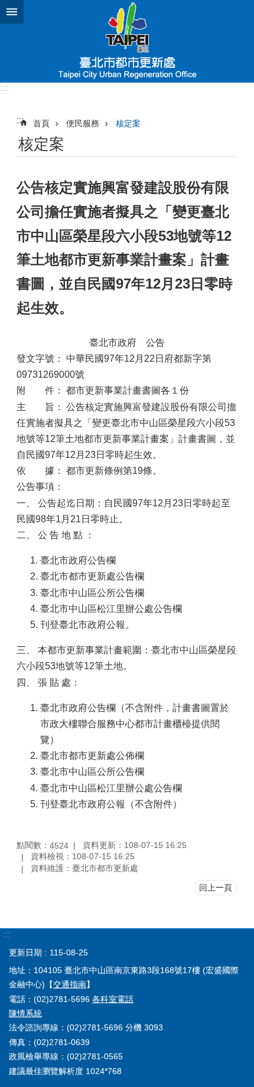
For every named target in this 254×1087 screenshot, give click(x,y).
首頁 (41, 123)
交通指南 (69, 984)
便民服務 (82, 123)
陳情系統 (25, 1013)
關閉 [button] (12, 12)
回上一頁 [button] (215, 887)
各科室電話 (112, 999)
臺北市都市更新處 (127, 41)
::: (4, 88)
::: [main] (20, 120)
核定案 (128, 123)
